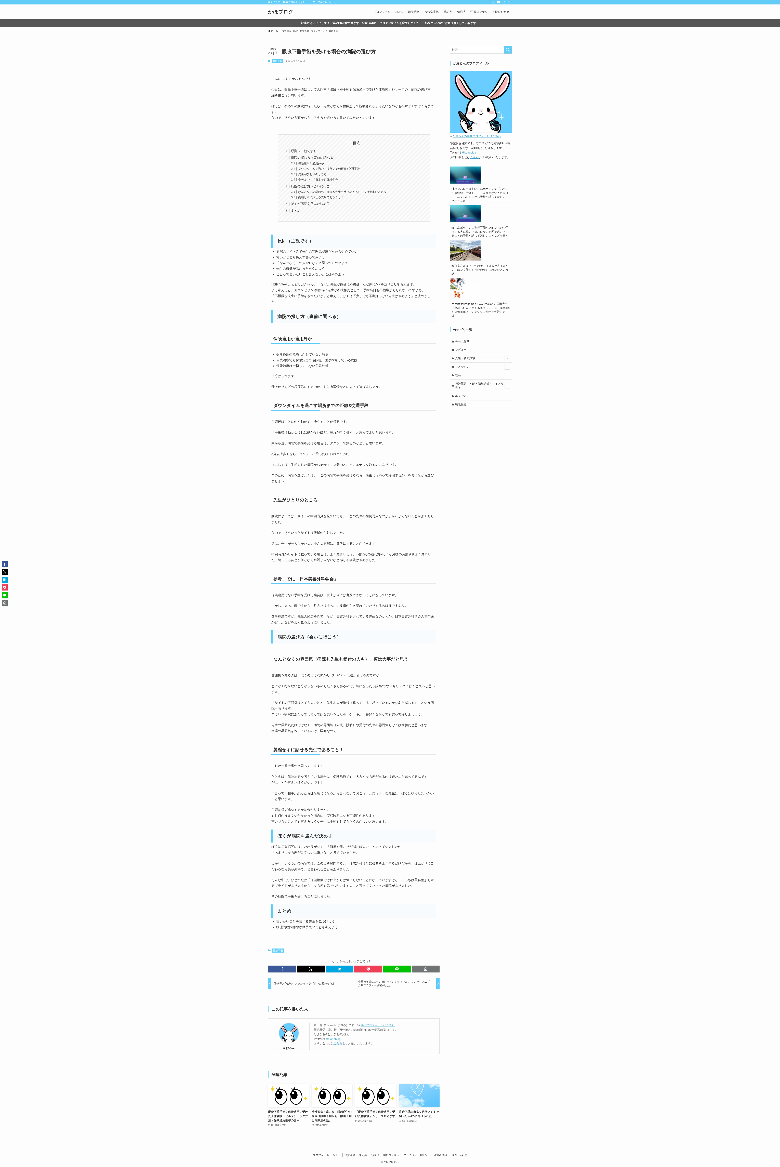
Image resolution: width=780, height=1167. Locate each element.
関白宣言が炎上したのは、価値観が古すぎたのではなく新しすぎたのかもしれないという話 (480, 269)
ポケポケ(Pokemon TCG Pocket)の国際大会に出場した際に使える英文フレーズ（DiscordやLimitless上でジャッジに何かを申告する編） (481, 309)
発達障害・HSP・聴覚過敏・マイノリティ (479, 385)
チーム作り (462, 341)
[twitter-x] (493, 2)
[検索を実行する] (508, 50)
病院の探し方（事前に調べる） (313, 157)
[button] (282, 969)
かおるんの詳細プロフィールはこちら (477, 136)
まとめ (296, 210)
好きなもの (462, 366)
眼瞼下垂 (277, 61)
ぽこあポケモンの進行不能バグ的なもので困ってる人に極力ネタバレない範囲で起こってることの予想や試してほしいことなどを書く (480, 231)
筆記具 (363, 1155)
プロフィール (321, 1155)
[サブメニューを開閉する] (507, 358)
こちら (338, 1043)
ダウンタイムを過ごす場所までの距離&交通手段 (329, 168)
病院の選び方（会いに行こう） (313, 186)
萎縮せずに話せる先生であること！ (321, 197)
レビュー (461, 349)
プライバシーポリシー (416, 1155)
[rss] (504, 2)
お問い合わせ (459, 1155)
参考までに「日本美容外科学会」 (319, 179)
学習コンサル (391, 1155)
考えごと (461, 396)
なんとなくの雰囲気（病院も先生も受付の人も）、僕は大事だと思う (342, 192)
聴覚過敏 (461, 404)
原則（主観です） (304, 151)
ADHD (336, 1155)
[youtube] (498, 2)
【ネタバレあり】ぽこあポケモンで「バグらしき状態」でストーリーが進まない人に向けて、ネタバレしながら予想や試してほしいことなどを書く (480, 194)
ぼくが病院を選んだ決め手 (310, 203)
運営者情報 (440, 1155)
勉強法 (375, 1155)
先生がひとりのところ (312, 174)
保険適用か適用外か (311, 163)
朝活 (458, 375)
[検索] (509, 2)
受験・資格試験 (465, 358)
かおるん (289, 1048)
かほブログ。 (283, 11)
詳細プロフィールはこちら (378, 1025)
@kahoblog (333, 1038)
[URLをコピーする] (426, 969)
